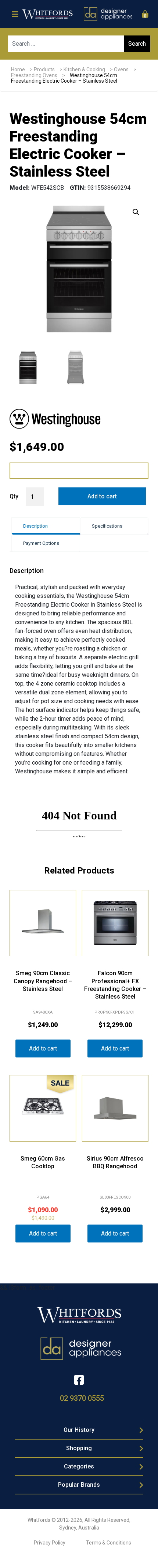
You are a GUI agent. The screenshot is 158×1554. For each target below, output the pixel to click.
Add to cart (102, 496)
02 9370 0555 (82, 1398)
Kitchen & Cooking (84, 69)
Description (35, 526)
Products (44, 69)
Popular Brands (79, 1484)
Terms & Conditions (108, 1543)
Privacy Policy (49, 1543)
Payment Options (41, 543)
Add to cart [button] (43, 1048)
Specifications (107, 526)
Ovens (121, 69)
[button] (136, 212)
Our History (79, 1429)
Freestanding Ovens (34, 75)
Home (18, 69)
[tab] (45, 526)
